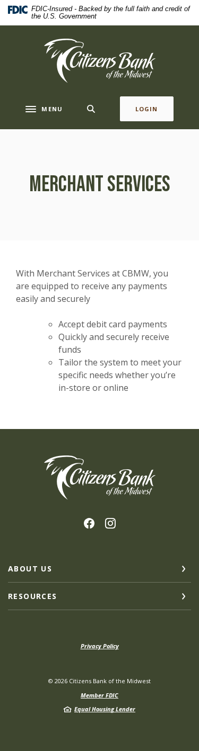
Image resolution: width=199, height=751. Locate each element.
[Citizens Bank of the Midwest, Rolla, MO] (99, 61)
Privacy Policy (100, 646)
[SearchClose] (91, 108)
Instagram (110, 523)
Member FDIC (99, 695)
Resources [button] (32, 596)
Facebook (89, 523)
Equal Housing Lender (104, 709)
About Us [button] (30, 569)
